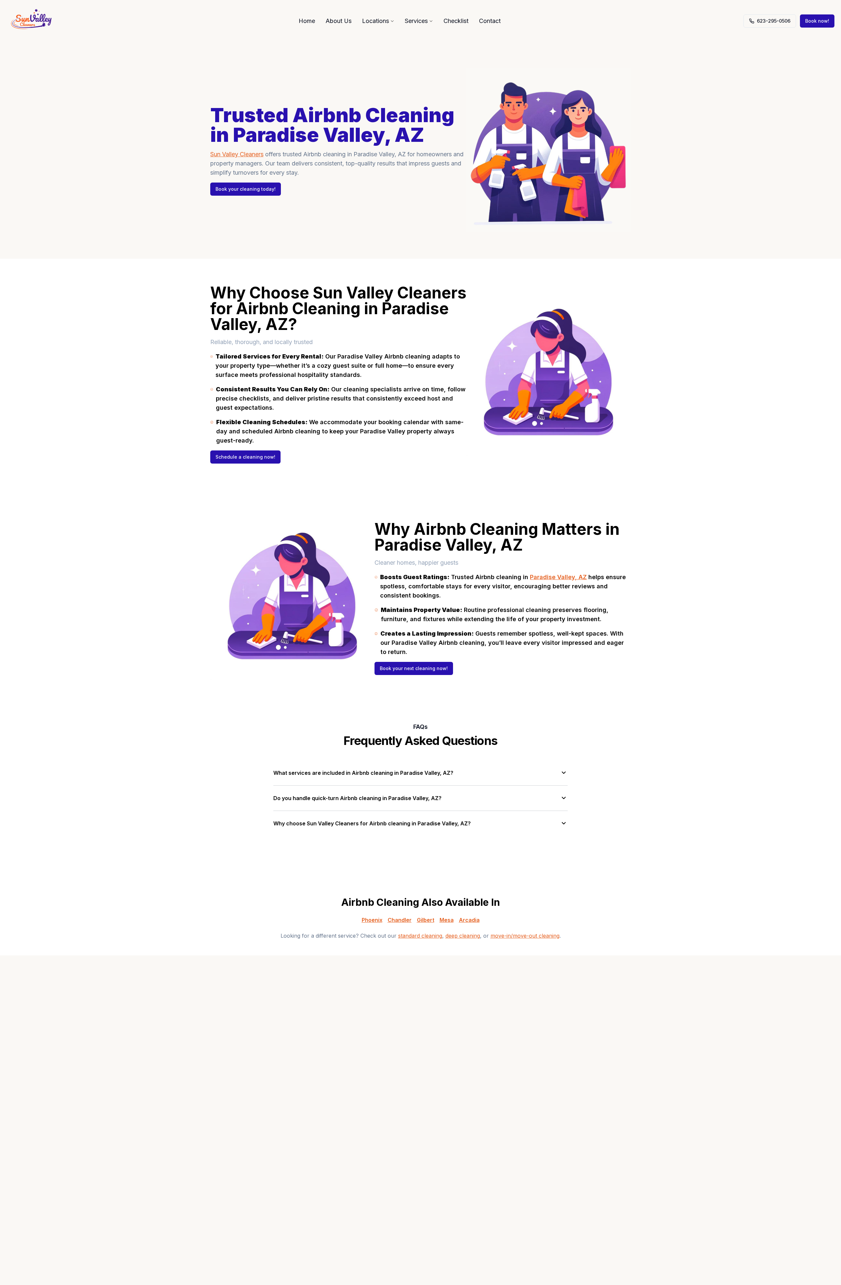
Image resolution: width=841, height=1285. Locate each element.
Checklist (455, 20)
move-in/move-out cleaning (524, 935)
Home (307, 20)
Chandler (400, 920)
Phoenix (372, 920)
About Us (339, 20)
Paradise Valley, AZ (558, 577)
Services (416, 20)
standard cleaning (420, 935)
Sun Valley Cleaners (236, 154)
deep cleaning (462, 935)
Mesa (447, 920)
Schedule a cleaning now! (245, 457)
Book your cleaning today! (246, 189)
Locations (375, 20)
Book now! (817, 21)
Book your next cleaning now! (414, 668)
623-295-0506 (773, 21)
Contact (490, 20)
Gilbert (425, 920)
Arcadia (469, 920)
